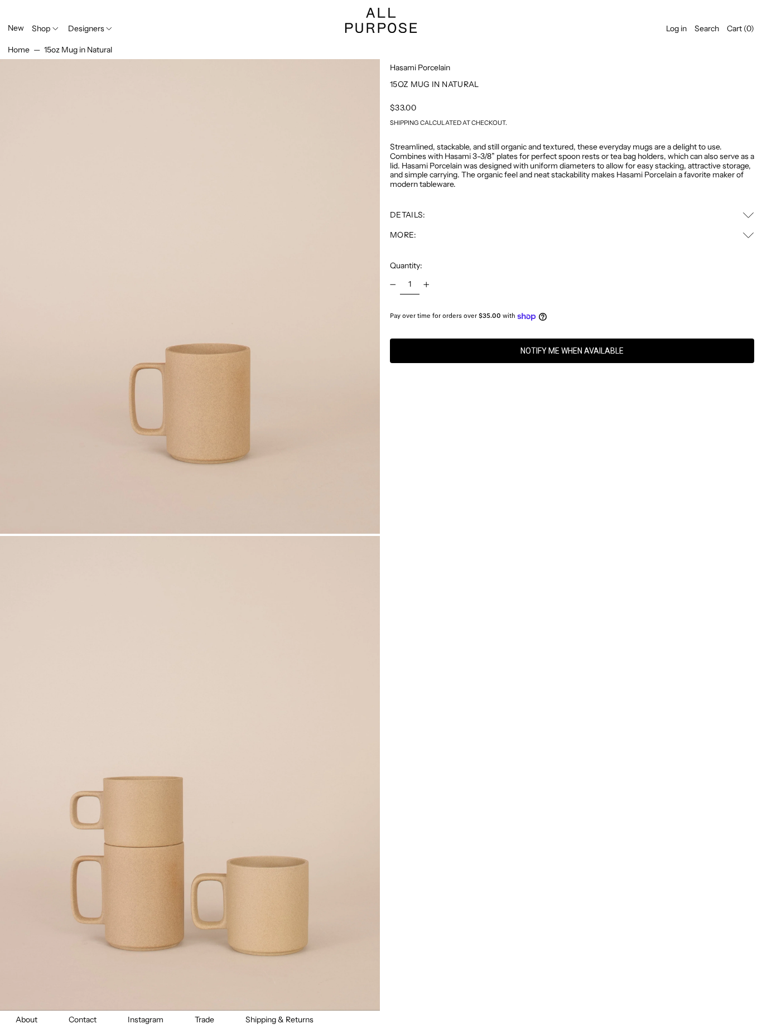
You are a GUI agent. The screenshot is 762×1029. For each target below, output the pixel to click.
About (26, 1019)
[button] (707, 28)
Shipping (404, 123)
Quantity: (406, 265)
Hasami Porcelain (420, 67)
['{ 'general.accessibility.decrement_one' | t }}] (393, 285)
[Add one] (426, 285)
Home (19, 50)
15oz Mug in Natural (78, 50)
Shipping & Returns (279, 1019)
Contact (83, 1019)
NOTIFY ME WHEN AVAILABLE (572, 350)
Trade (204, 1019)
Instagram (145, 1019)
